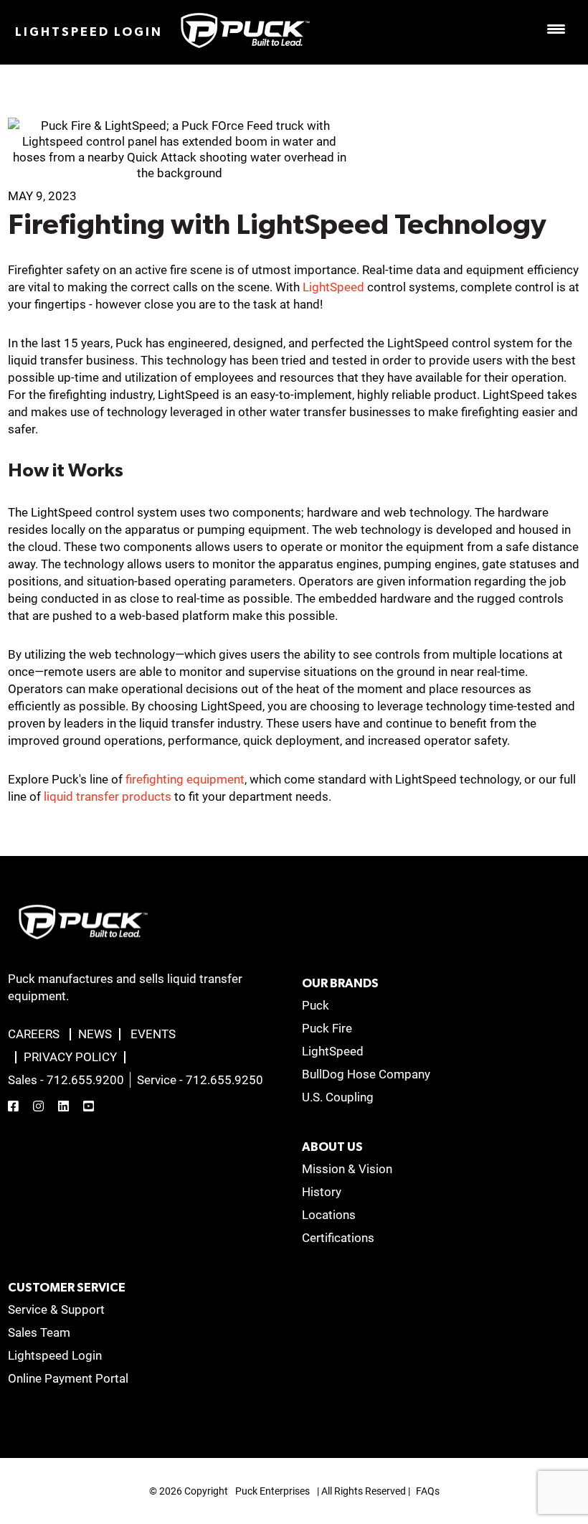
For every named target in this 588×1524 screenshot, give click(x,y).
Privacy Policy (70, 1057)
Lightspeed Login (89, 32)
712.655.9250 (224, 1080)
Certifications (338, 1238)
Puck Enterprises (272, 1491)
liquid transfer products (107, 796)
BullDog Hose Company (366, 1074)
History (321, 1192)
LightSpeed (335, 287)
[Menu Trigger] (556, 29)
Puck (315, 1005)
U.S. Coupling (338, 1097)
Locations (329, 1215)
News (95, 1034)
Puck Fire (327, 1028)
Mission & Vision (347, 1169)
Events (153, 1034)
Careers (34, 1034)
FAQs (428, 1491)
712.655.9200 (85, 1080)
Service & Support (56, 1309)
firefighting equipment (185, 779)
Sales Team (39, 1332)
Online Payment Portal (68, 1378)
